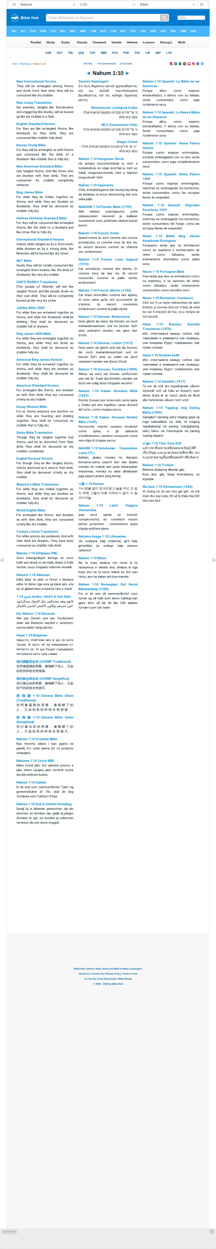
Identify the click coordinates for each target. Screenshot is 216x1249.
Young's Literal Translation (37, 531)
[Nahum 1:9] (5, 569)
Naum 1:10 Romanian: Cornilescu (168, 298)
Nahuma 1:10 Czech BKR (35, 761)
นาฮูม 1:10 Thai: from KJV (162, 443)
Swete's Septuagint (93, 81)
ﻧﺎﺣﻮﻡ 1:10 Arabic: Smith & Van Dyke (43, 597)
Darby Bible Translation (34, 433)
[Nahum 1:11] (210, 569)
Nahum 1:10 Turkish (158, 465)
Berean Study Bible (31, 145)
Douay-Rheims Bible (31, 407)
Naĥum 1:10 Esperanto (95, 185)
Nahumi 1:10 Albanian (33, 575)
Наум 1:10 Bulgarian (31, 635)
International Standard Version (40, 239)
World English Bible (30, 510)
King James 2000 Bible (33, 334)
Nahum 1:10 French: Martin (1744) (104, 290)
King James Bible (29, 192)
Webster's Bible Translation (37, 484)
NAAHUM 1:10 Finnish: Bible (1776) (105, 207)
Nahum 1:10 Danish (31, 782)
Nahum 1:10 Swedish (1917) (164, 381)
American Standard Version (37, 385)
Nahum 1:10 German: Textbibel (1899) (107, 369)
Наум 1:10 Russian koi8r (161, 355)
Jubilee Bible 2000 (30, 308)
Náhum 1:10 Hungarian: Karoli (101, 159)
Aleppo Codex (127, 142)
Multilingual (25, 64)
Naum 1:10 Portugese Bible (163, 272)
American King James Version (39, 360)
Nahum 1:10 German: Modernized (104, 317)
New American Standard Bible (39, 166)
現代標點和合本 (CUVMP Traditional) (43, 662)
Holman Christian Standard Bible (41, 218)
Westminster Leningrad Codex (114, 108)
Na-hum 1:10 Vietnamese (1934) (168, 487)
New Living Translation (34, 103)
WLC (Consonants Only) (119, 125)
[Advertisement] (108, 908)
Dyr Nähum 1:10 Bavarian (35, 614)
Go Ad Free (9, 1231)
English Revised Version (34, 458)
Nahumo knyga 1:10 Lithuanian (102, 536)
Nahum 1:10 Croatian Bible (36, 739)
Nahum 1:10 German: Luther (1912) (105, 343)
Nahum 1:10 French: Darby (98, 233)
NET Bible (23, 261)
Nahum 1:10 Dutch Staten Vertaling (44, 804)
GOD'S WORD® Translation (37, 282)
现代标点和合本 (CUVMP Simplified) (42, 679)
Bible (15, 64)
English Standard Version (35, 124)
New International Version (36, 81)
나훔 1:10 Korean (91, 484)
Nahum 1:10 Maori (92, 558)
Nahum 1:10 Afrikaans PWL (37, 553)
